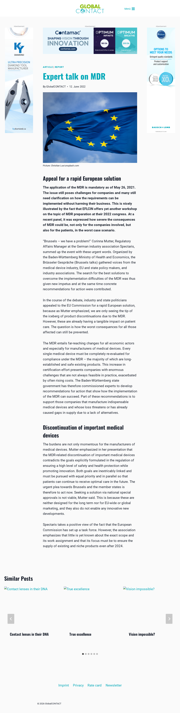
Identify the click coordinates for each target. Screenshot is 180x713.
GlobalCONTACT (56, 86)
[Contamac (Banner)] (90, 41)
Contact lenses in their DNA (29, 634)
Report (59, 67)
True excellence (80, 634)
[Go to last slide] (11, 619)
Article (48, 67)
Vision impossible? (142, 634)
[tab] (83, 654)
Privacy (78, 685)
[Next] (169, 619)
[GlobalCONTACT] (90, 8)
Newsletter (114, 685)
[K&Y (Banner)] (19, 80)
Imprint (63, 685)
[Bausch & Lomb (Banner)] (161, 80)
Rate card (95, 685)
